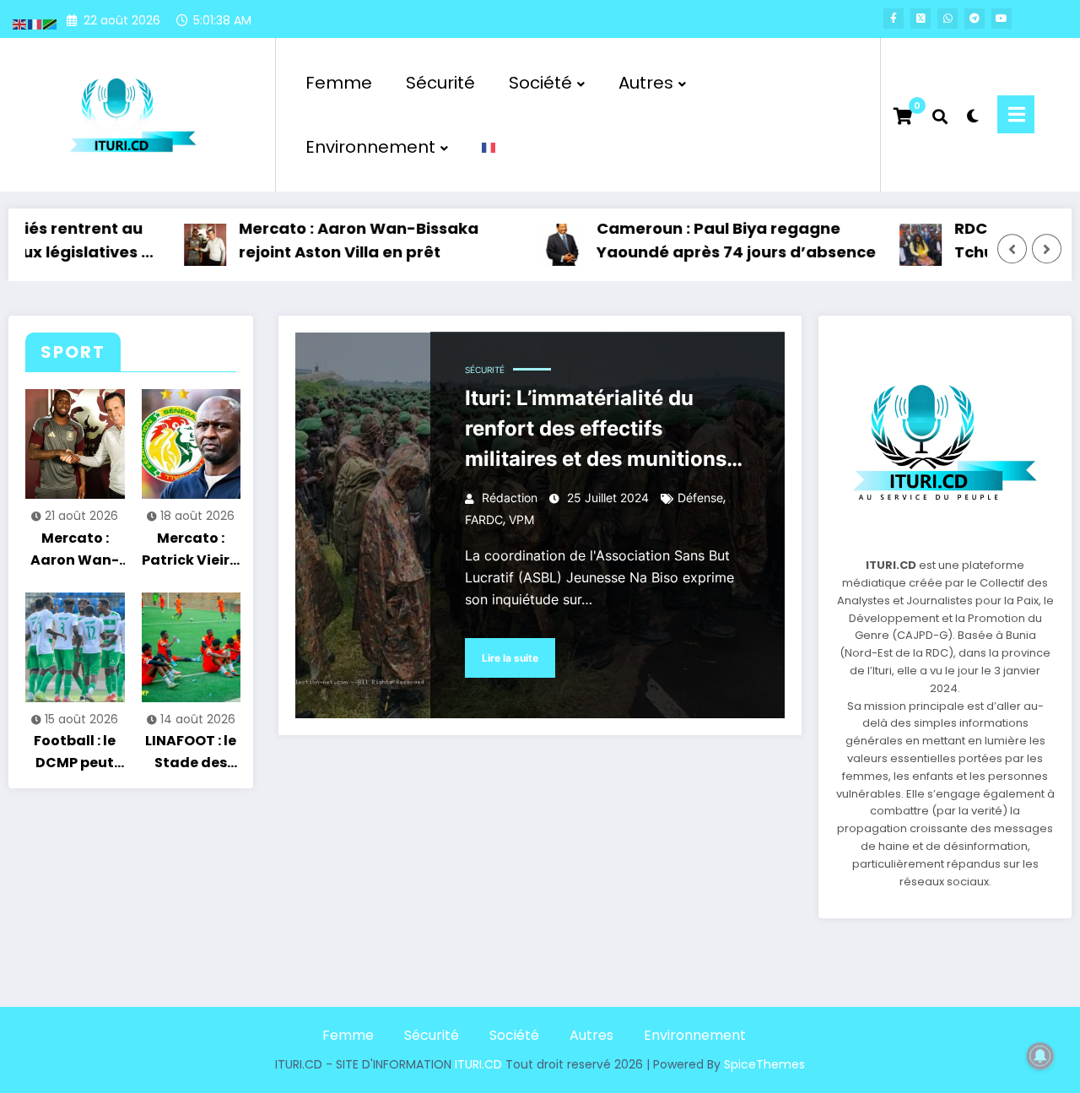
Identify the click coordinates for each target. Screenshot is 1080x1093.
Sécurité (440, 83)
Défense (700, 497)
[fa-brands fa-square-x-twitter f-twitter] (920, 18)
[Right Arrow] (1047, 249)
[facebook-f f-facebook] (893, 18)
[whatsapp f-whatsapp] (947, 18)
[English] (20, 23)
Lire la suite (510, 658)
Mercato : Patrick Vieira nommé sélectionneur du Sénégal (191, 552)
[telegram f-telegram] (974, 18)
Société (540, 83)
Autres (645, 83)
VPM (521, 519)
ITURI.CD (478, 1064)
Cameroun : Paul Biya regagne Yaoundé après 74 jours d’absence (713, 240)
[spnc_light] (973, 114)
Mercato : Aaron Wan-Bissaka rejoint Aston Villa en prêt (336, 240)
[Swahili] (50, 23)
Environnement (370, 147)
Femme (338, 83)
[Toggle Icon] (1015, 114)
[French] (489, 147)
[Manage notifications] (1040, 1055)
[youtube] (1001, 18)
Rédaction (509, 497)
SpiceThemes (764, 1064)
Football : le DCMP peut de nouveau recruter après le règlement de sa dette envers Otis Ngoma (74, 754)
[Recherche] (940, 115)
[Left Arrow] (1012, 249)
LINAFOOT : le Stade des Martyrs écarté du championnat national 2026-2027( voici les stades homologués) (191, 754)
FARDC (484, 519)
